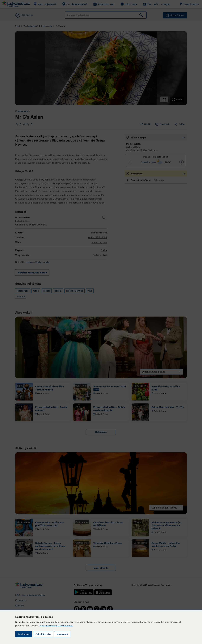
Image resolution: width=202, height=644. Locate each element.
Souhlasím (23, 634)
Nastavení (62, 634)
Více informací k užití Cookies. (56, 625)
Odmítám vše (43, 634)
